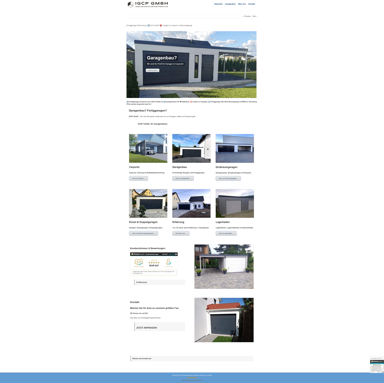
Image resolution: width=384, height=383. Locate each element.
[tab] (152, 124)
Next (254, 16)
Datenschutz (203, 375)
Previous (247, 16)
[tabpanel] (192, 239)
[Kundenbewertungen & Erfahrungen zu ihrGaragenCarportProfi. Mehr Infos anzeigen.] (377, 364)
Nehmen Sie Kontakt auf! (141, 358)
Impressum (196, 375)
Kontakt (210, 375)
